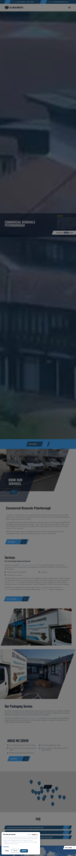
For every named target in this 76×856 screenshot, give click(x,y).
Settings (7, 850)
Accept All (24, 850)
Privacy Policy (6, 846)
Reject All (15, 850)
